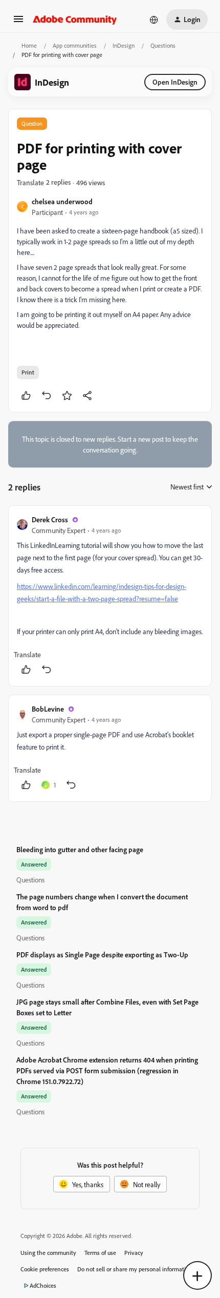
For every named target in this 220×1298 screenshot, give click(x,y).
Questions (162, 45)
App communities (75, 45)
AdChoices (43, 1285)
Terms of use (100, 1252)
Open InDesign (174, 81)
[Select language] (154, 19)
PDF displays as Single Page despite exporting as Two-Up (102, 954)
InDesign (124, 45)
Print (27, 372)
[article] (110, 596)
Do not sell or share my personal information (134, 1269)
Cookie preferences (44, 1269)
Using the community (48, 1252)
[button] (18, 22)
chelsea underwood (62, 201)
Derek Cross (50, 519)
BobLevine (48, 708)
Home (29, 45)
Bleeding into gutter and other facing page (79, 849)
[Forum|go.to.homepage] (75, 19)
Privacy (133, 1252)
